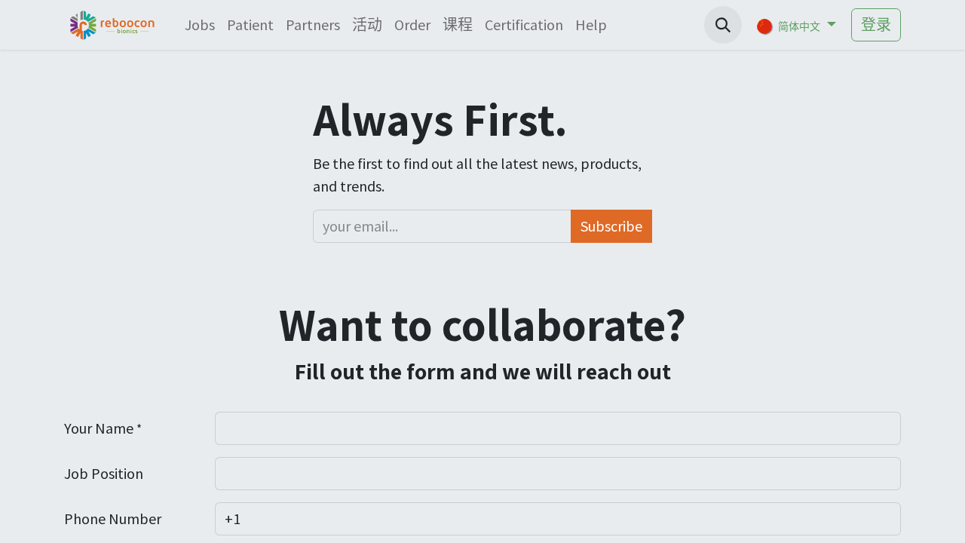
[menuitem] (200, 25)
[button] (723, 25)
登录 (876, 24)
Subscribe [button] (611, 225)
